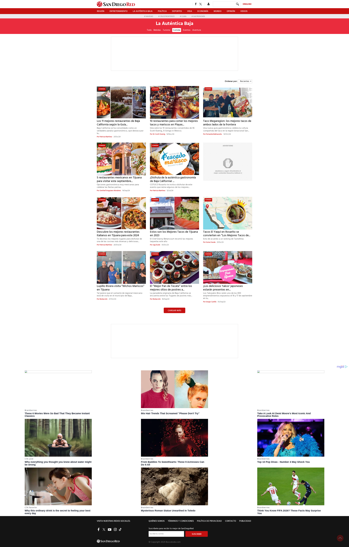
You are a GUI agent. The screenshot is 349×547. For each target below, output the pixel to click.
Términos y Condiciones (181, 521)
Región (100, 11)
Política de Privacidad (209, 521)
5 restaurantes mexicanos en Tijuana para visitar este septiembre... (119, 179)
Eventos (186, 30)
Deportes (177, 11)
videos (243, 11)
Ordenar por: (231, 81)
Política (162, 11)
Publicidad (245, 521)
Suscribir (196, 534)
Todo (149, 30)
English (247, 4)
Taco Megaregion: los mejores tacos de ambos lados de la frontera (227, 123)
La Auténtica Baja (143, 11)
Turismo (166, 30)
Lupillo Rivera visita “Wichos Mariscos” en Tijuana (120, 288)
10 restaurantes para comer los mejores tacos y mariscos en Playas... (174, 123)
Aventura (196, 30)
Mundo (217, 11)
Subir (340, 538)
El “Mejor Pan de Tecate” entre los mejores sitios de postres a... (171, 288)
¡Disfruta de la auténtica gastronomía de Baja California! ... (173, 179)
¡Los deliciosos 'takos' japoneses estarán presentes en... (223, 288)
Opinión (231, 11)
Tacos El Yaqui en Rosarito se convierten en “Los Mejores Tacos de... (226, 234)
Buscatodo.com (173, 542)
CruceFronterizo (167, 16)
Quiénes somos (157, 521)
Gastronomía (199, 16)
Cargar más (174, 310)
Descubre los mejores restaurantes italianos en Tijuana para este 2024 (118, 234)
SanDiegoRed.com (122, 541)
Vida (189, 11)
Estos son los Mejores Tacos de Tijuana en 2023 (174, 234)
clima (184, 16)
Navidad (149, 16)
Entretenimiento (118, 11)
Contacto (230, 521)
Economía (202, 11)
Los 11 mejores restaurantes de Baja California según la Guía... (118, 123)
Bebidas (157, 30)
